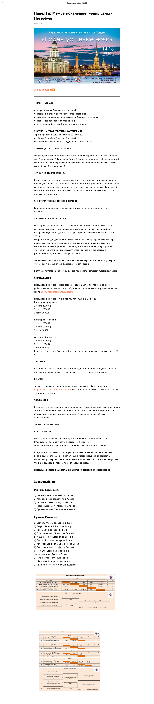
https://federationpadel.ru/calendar (57, 291)
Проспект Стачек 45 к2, (67, 138)
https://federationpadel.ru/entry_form (52, 389)
